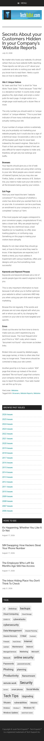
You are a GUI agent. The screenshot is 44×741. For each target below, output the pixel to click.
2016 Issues (7, 463)
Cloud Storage (26, 614)
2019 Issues (7, 448)
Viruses (7, 702)
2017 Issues (7, 458)
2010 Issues (7, 491)
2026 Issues (7, 414)
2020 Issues (7, 443)
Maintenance (17, 647)
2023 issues (7, 429)
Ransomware (28, 676)
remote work (9, 683)
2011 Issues (7, 487)
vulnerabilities (20, 702)
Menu (24, 3)
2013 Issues (7, 477)
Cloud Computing (10, 614)
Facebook (33, 636)
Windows (6, 708)
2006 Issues (7, 511)
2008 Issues (7, 501)
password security (23, 664)
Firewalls (6, 642)
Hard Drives (17, 642)
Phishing (8, 669)
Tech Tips (10, 696)
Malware (29, 647)
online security (23, 657)
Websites (14, 390)
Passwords (8, 663)
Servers (5, 689)
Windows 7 (16, 708)
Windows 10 (29, 708)
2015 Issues (7, 467)
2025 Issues (7, 419)
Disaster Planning (31, 631)
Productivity (11, 675)
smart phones (17, 689)
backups (25, 608)
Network (6, 658)
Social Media (32, 689)
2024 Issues (7, 424)
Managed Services (9, 652)
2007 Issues (7, 506)
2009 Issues (7, 496)
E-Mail (23, 636)
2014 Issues (7, 472)
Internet (28, 641)
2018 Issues (7, 453)
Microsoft (35, 652)
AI (4, 609)
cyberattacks (19, 619)
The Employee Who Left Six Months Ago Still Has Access (18, 564)
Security (26, 683)
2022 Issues (7, 434)
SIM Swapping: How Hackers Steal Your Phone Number (21, 547)
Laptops (6, 647)
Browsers (16, 393)
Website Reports (26, 393)
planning (21, 669)
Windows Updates (10, 713)
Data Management (12, 630)
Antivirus (13, 608)
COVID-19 (6, 619)
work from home (27, 713)
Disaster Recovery (10, 636)
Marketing (24, 652)
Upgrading (27, 696)
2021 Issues (7, 438)
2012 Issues (7, 482)
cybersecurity (11, 624)
